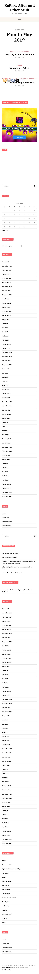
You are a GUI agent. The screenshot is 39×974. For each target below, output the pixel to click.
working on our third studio (19, 54)
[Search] (34, 186)
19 (34, 218)
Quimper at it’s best (19, 68)
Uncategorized (23, 52)
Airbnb (13, 52)
